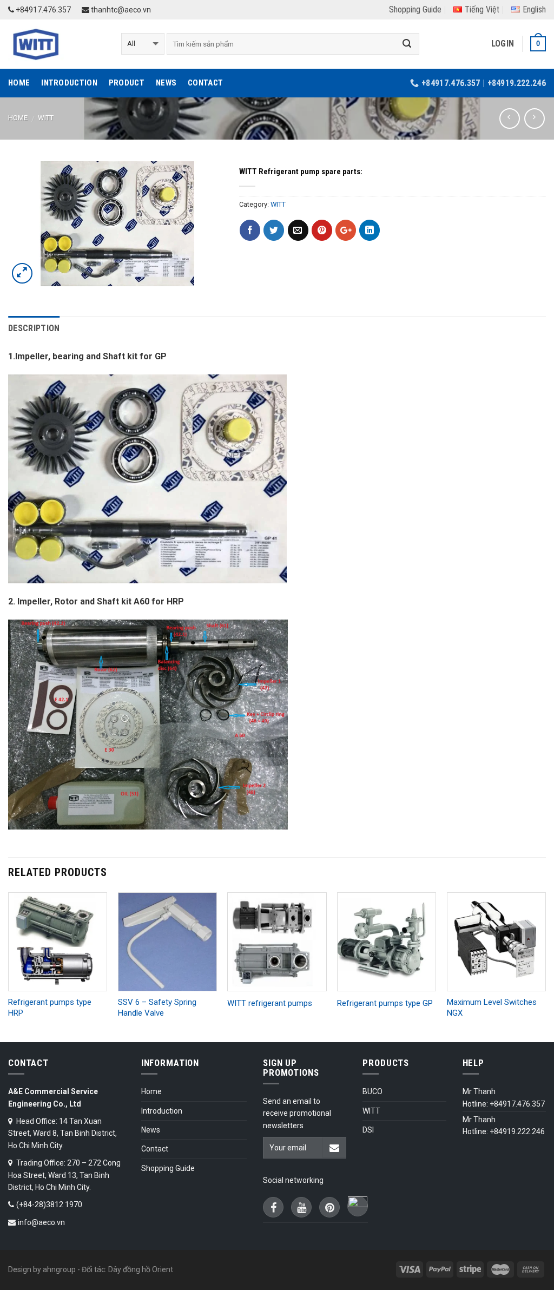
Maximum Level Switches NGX (492, 1007)
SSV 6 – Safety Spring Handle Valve (157, 1007)
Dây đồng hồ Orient (140, 1269)
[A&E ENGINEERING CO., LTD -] (56, 44)
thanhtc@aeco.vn (120, 9)
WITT (46, 118)
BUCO (372, 1091)
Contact (205, 83)
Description (34, 328)
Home (19, 83)
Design (19, 1269)
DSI (368, 1130)
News (166, 83)
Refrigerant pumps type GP (385, 1003)
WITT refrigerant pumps (269, 1003)
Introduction (69, 83)
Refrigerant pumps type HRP (49, 1007)
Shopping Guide (415, 9)
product (126, 83)
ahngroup (59, 1269)
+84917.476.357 (42, 9)
